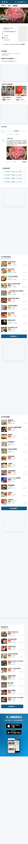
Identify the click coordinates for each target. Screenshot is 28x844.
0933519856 (6, 40)
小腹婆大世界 (10, 138)
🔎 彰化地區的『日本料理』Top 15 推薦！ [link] (13, 171)
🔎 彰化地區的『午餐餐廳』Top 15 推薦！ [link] (13, 178)
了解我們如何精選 (5, 55)
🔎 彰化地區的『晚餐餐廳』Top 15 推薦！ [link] (13, 181)
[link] (14, 265)
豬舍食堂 (6, 37)
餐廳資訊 (3, 5)
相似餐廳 (15, 5)
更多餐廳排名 (13, 336)
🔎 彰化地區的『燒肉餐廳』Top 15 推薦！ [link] (13, 175)
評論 (9, 5)
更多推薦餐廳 (13, 508)
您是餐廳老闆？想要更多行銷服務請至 (14, 44)
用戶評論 (3, 127)
